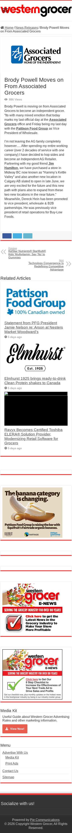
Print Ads (11, 763)
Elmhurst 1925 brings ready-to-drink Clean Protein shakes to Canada (35, 380)
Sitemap (8, 777)
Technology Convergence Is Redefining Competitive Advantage (46, 265)
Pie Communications (45, 820)
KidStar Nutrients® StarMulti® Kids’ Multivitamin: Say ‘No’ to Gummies (27, 253)
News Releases (26, 27)
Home (8, 27)
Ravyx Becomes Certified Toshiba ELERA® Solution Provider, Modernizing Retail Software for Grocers (33, 436)
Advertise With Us (15, 752)
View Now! (17, 728)
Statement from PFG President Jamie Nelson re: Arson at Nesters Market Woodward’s (33, 327)
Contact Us (10, 771)
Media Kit (12, 757)
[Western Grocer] (36, 10)
